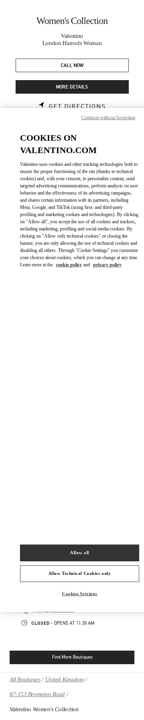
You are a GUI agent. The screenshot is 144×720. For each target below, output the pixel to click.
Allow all (79, 552)
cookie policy (69, 265)
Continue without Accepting (108, 117)
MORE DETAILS (72, 87)
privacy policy (107, 265)
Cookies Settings (79, 593)
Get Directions (77, 106)
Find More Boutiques (72, 657)
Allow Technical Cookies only (79, 573)
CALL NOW (72, 66)
